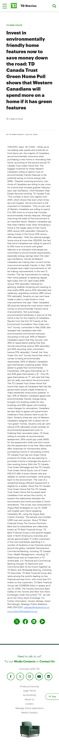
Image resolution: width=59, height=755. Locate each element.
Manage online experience (29, 708)
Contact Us (46, 661)
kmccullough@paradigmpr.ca (22, 611)
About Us (29, 699)
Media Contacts (24, 661)
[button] (5, 6)
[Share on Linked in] (34, 621)
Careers (29, 703)
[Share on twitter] (17, 621)
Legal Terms (29, 690)
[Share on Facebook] (25, 621)
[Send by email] (42, 621)
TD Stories (28, 6)
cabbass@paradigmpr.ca (36, 607)
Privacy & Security (29, 686)
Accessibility (29, 695)
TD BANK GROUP (14, 25)
